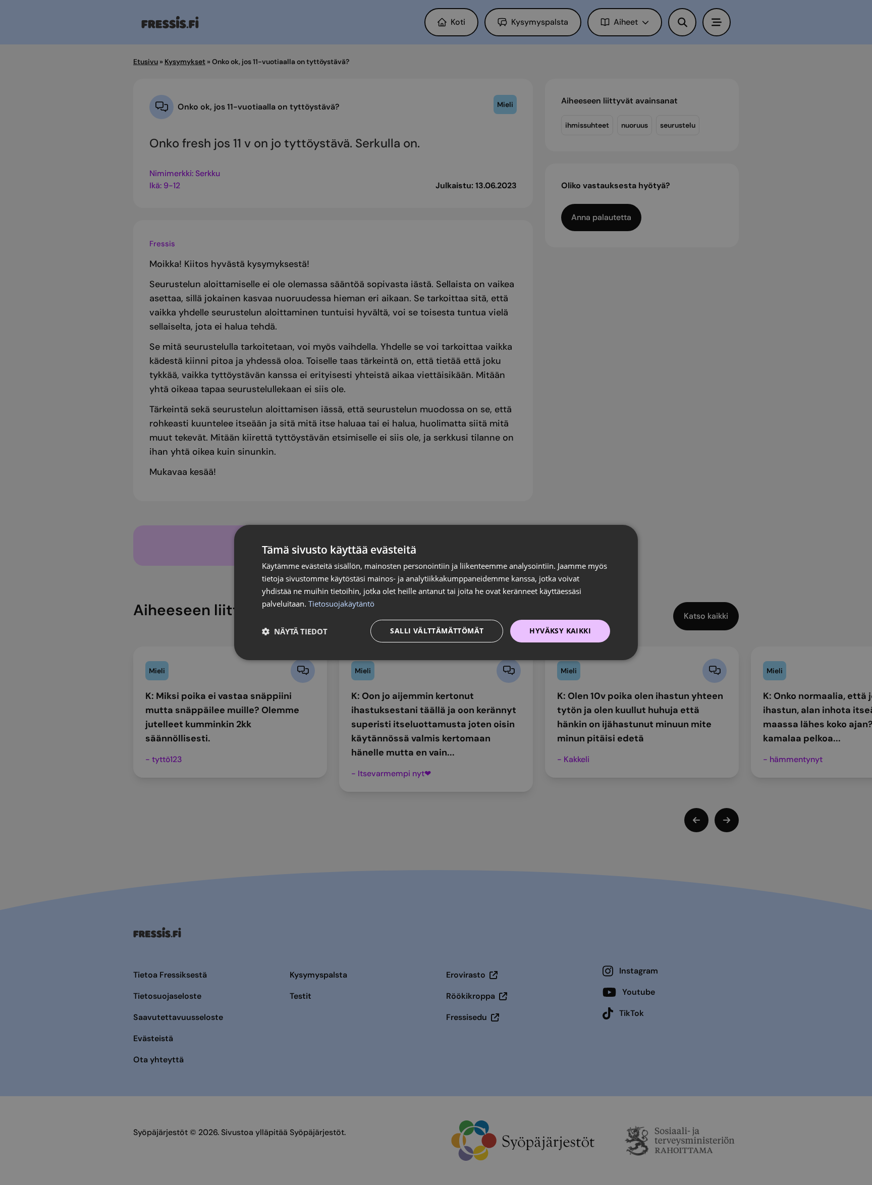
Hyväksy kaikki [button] (560, 630)
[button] (295, 631)
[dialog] (436, 592)
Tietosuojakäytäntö (341, 604)
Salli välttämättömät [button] (436, 630)
